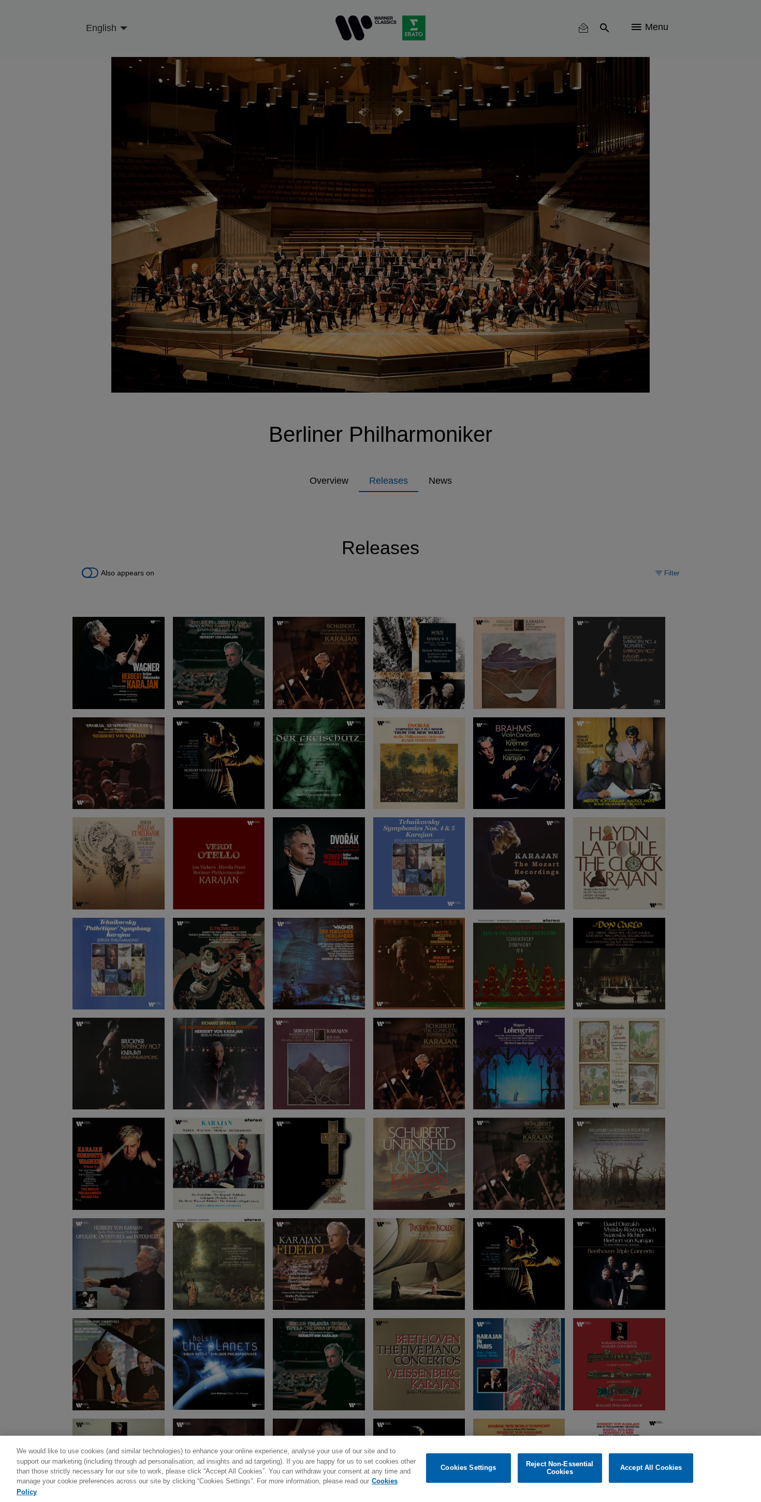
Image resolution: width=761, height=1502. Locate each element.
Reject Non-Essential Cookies (560, 1468)
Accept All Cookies (651, 1468)
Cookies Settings (468, 1468)
